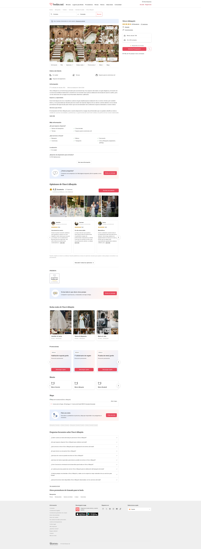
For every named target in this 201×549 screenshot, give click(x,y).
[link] (60, 325)
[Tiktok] (120, 508)
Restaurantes (58, 497)
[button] (84, 173)
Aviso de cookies (54, 517)
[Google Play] (92, 515)
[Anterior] (50, 237)
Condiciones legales (55, 510)
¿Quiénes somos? (54, 528)
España (133, 509)
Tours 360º (101, 59)
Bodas (51, 9)
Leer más (52, 116)
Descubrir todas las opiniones (83, 262)
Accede (142, 4)
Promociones (92, 65)
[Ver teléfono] (149, 49)
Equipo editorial (53, 531)
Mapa (108, 65)
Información (54, 65)
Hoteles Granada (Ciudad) (91, 425)
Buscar (99, 14)
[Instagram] (113, 508)
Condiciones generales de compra (58, 512)
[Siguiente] (118, 237)
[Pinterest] (110, 508)
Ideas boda (109, 5)
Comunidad (118, 5)
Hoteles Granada (65, 425)
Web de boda (53, 535)
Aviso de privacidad (54, 515)
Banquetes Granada (54, 425)
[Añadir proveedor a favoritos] (116, 27)
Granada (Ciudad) (79, 9)
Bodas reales (81, 65)
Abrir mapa (114, 401)
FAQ (62, 65)
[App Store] (81, 515)
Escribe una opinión (108, 190)
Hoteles (65, 9)
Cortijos (76, 497)
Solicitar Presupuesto (134, 49)
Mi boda (68, 5)
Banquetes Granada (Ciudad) (77, 425)
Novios (102, 5)
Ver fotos (112, 59)
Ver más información (84, 162)
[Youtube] (116, 508)
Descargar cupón (61, 369)
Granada (71, 9)
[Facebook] (103, 508)
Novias (97, 5)
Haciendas (83, 497)
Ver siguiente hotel (55, 486)
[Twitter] (106, 508)
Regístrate (148, 4)
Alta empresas (53, 526)
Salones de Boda (68, 497)
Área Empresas (147, 1)
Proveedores (89, 5)
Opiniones (69, 65)
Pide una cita (111, 415)
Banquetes (58, 9)
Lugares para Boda (77, 5)
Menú (101, 65)
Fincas (51, 497)
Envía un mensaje (110, 173)
